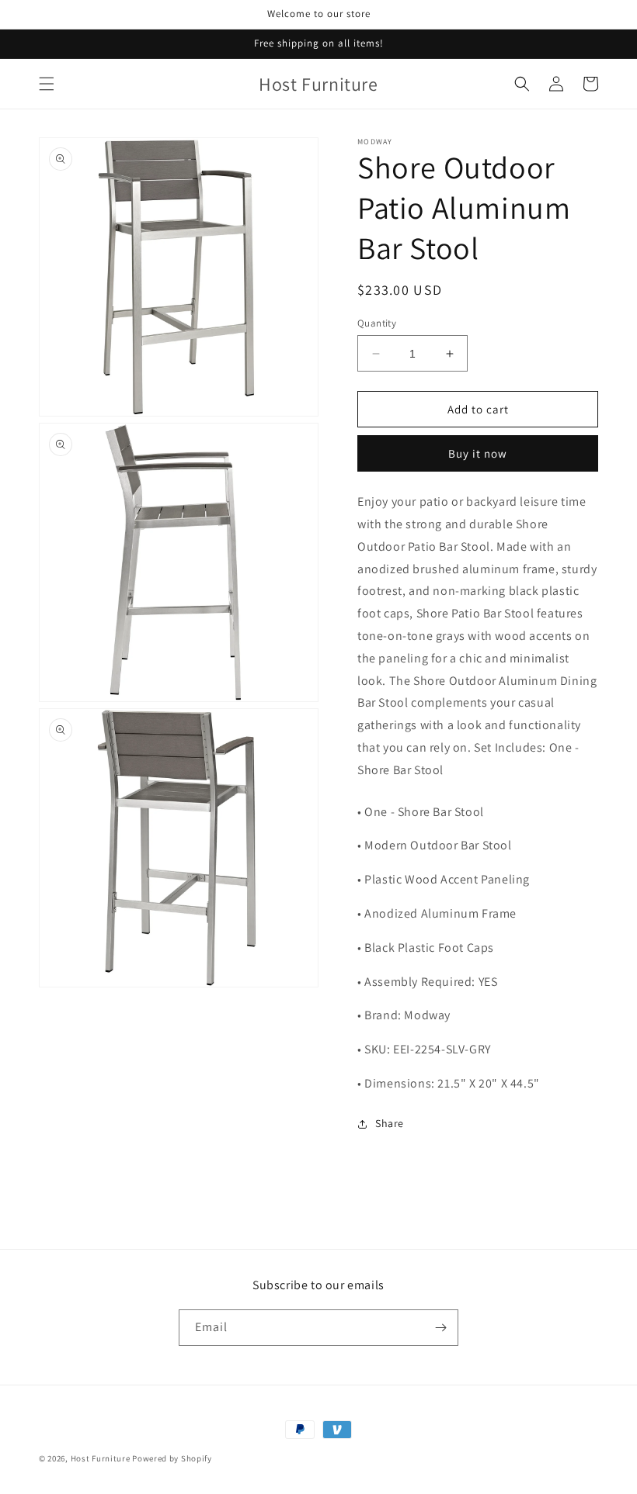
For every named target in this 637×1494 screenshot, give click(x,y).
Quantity (376, 323)
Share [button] (389, 1123)
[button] (47, 84)
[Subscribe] (440, 1327)
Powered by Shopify (172, 1458)
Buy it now (477, 453)
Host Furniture (101, 1458)
